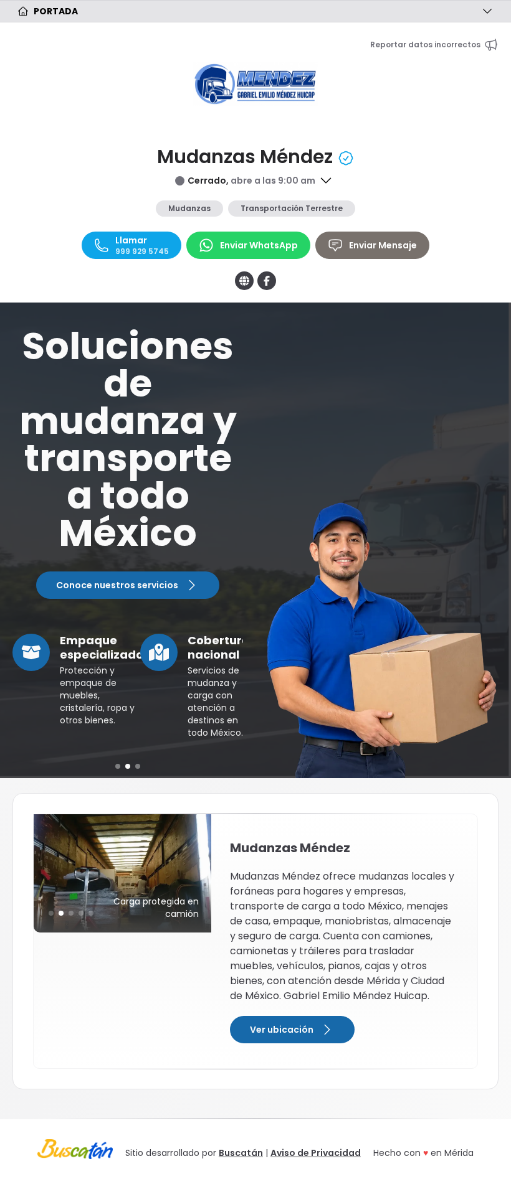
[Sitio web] (244, 280)
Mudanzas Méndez (247, 156)
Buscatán (241, 1153)
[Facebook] (266, 280)
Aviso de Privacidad (315, 1153)
